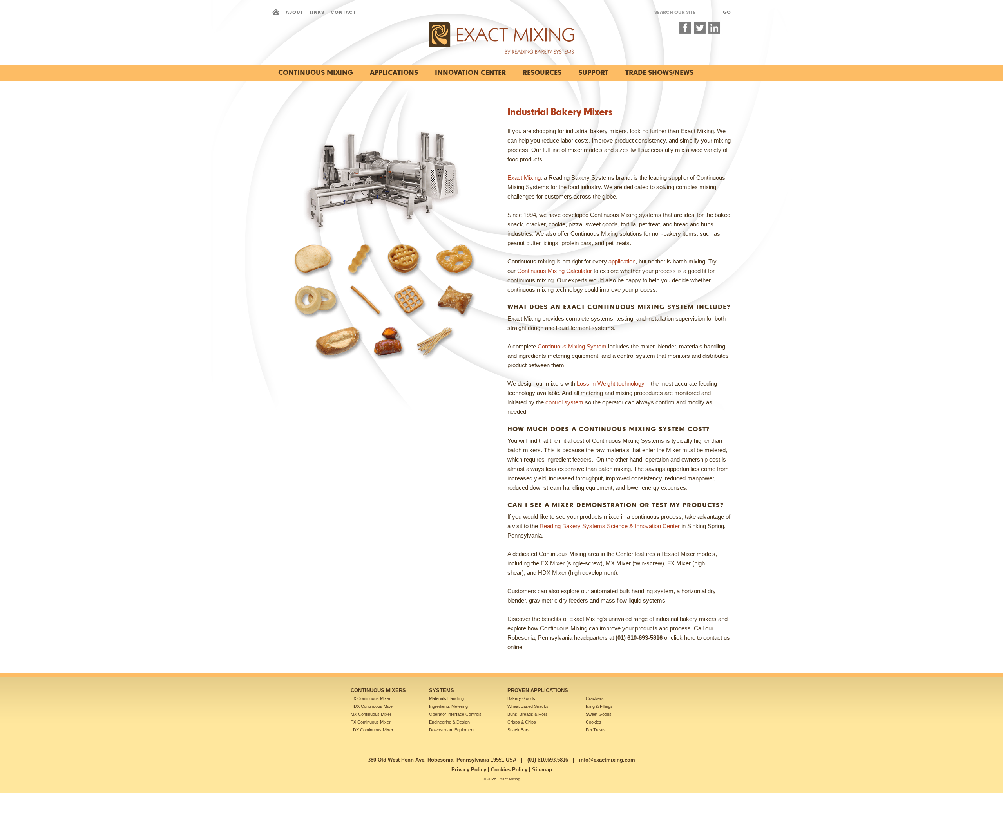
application (621, 261)
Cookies (593, 722)
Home (275, 12)
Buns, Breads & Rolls (527, 714)
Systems (441, 690)
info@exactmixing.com (607, 760)
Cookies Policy (509, 769)
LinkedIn (714, 28)
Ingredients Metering (448, 706)
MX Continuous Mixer (371, 714)
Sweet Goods (599, 714)
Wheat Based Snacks (528, 706)
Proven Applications (537, 690)
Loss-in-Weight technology (611, 383)
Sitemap (542, 769)
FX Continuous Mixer (371, 722)
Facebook (685, 28)
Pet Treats (596, 729)
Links (317, 12)
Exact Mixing (524, 177)
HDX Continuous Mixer (372, 706)
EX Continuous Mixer (371, 698)
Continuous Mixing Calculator (554, 270)
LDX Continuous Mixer (372, 729)
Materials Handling (446, 698)
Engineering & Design (449, 722)
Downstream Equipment (451, 729)
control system (564, 402)
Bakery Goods (521, 698)
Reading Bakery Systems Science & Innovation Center (610, 526)
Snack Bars (518, 729)
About (294, 12)
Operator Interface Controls (455, 714)
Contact (343, 12)
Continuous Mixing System (572, 346)
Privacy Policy (468, 769)
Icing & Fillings (599, 706)
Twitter (700, 28)
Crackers (595, 698)
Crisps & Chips (521, 722)
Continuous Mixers (378, 690)
